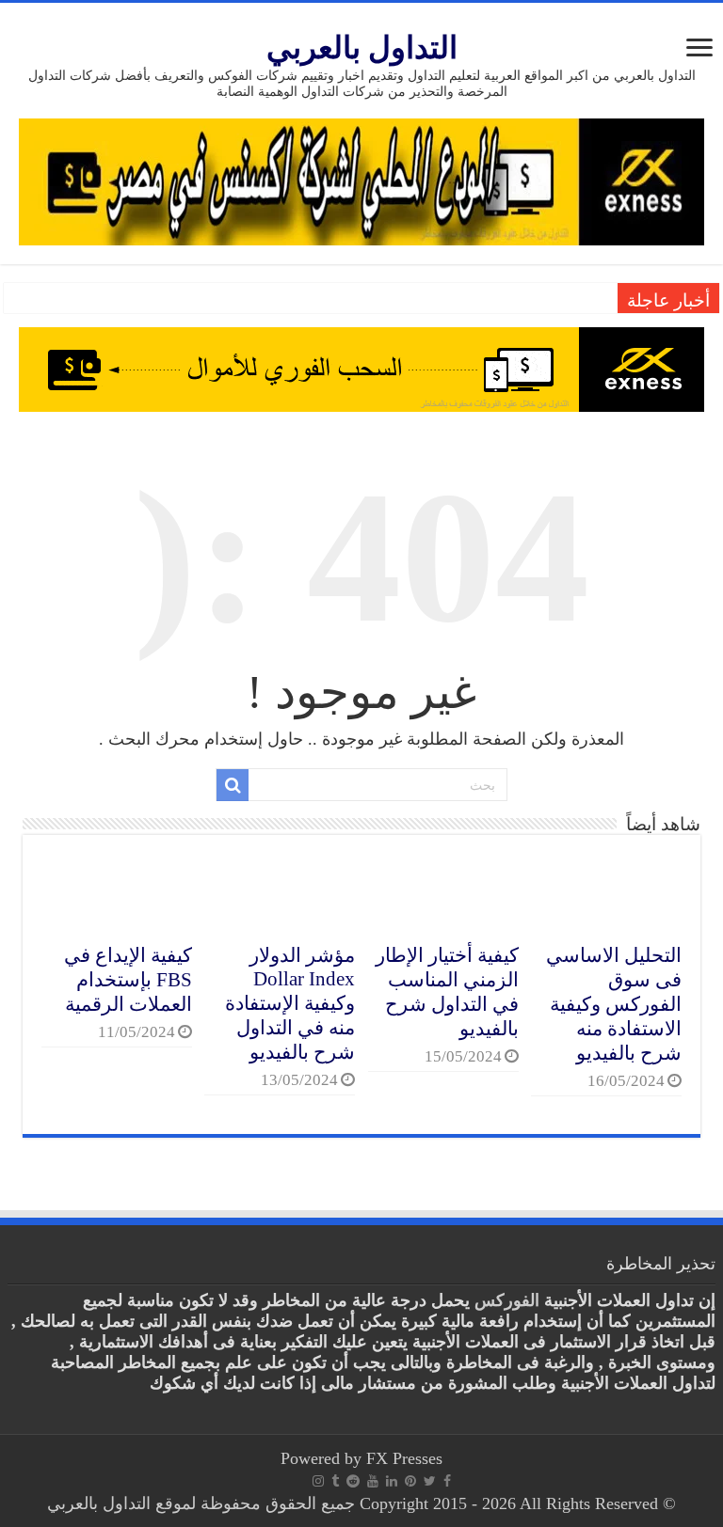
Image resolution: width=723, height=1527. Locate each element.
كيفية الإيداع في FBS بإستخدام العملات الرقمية (128, 979)
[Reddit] (353, 1481)
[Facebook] (447, 1481)
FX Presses (404, 1458)
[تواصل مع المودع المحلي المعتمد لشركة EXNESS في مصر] (361, 180)
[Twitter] (430, 1481)
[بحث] (233, 785)
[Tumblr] (335, 1481)
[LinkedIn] (391, 1481)
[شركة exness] (361, 367)
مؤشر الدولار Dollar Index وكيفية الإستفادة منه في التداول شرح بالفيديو (290, 1003)
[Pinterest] (410, 1481)
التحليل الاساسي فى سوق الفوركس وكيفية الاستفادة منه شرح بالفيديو (614, 1004)
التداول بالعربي (362, 48)
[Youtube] (372, 1481)
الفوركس (506, 1300)
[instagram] (318, 1481)
